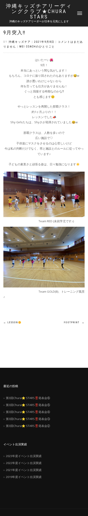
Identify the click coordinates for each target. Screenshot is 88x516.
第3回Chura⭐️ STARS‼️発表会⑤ (28, 405)
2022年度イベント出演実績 (24, 463)
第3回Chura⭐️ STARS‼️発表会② (28, 426)
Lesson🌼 (12, 322)
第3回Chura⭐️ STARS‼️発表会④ (28, 412)
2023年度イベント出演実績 (24, 456)
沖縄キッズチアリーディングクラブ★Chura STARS (39, 11)
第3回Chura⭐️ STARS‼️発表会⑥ (28, 398)
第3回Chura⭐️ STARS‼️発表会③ (28, 419)
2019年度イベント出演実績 (24, 477)
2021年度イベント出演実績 (24, 470)
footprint (74, 322)
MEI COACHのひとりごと (37, 46)
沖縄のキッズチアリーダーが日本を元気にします (39, 21)
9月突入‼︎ (14, 32)
